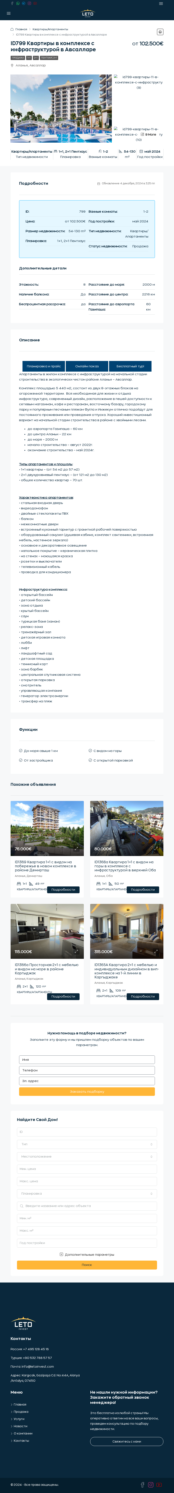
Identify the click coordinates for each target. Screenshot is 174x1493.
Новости (20, 1426)
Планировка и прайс (44, 366)
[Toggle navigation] (161, 3)
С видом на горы (108, 751)
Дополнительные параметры (89, 1254)
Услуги (19, 1418)
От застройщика (38, 760)
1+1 (29, 58)
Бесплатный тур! (130, 366)
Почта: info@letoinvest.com (32, 1366)
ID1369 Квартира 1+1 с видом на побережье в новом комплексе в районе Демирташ (45, 866)
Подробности (63, 889)
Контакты (21, 1440)
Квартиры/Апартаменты (50, 29)
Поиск (87, 1265)
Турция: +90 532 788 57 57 (31, 1357)
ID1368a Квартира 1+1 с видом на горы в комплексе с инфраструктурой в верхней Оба (125, 866)
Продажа (18, 58)
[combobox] (87, 1144)
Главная (21, 29)
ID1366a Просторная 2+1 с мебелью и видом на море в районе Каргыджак (47, 969)
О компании (23, 1433)
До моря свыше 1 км (41, 751)
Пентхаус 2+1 (49, 58)
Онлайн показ (87, 366)
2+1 (36, 58)
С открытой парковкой (113, 760)
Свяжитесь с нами (126, 1441)
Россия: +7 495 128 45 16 (30, 1349)
